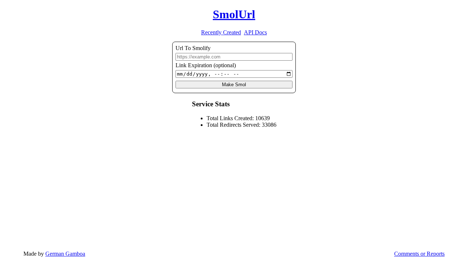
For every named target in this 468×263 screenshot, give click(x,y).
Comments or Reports (419, 254)
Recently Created (221, 32)
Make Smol (234, 84)
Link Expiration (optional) (206, 65)
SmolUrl (234, 14)
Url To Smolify (193, 48)
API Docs (255, 32)
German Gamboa (65, 254)
